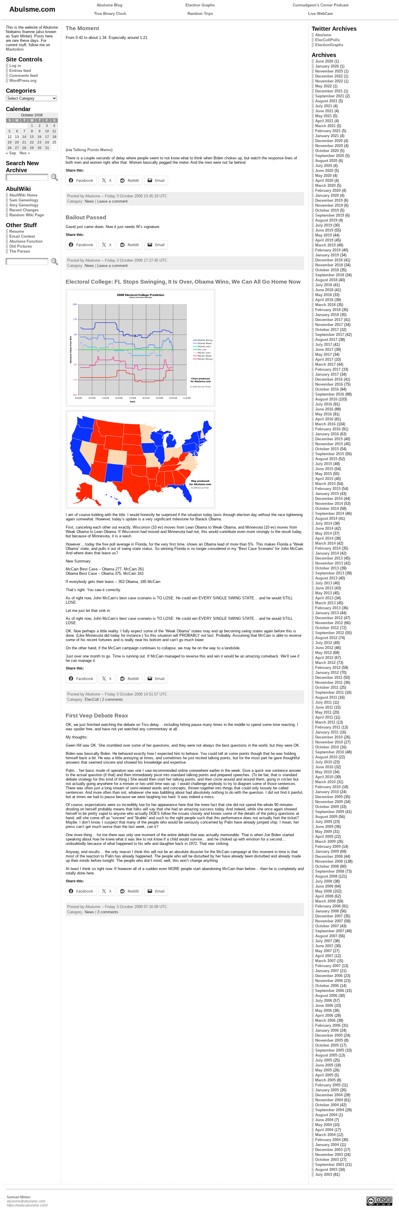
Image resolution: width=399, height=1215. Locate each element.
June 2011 (324, 707)
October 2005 (327, 1045)
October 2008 (327, 866)
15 (32, 137)
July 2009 (323, 821)
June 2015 (324, 469)
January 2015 (327, 493)
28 (24, 148)
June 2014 (324, 528)
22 (32, 142)
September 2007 (329, 931)
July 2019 (323, 225)
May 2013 (323, 593)
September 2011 (329, 692)
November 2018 (329, 265)
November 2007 (329, 921)
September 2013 (329, 573)
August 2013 (326, 578)
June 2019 (324, 230)
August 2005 (326, 1055)
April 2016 (324, 419)
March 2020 (325, 185)
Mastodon (15, 49)
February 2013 (328, 608)
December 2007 (329, 916)
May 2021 (323, 116)
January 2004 (327, 1144)
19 (10, 142)
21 (24, 142)
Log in (15, 65)
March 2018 (325, 305)
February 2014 (328, 548)
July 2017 (323, 344)
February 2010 (328, 787)
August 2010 (326, 757)
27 (17, 148)
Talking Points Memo (92, 150)
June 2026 (324, 61)
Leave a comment (112, 201)
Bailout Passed (86, 217)
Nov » (25, 153)
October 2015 (327, 449)
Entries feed (20, 70)
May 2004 (323, 1125)
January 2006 (327, 1030)
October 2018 (327, 270)
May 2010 (323, 772)
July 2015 (323, 464)
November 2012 (329, 623)
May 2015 (323, 474)
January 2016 (327, 434)
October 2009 (327, 807)
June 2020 (324, 170)
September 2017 (329, 334)
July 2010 (323, 762)
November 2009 (329, 802)
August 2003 (326, 1169)
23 (39, 142)
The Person (19, 251)
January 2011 (327, 732)
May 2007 (323, 951)
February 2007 (328, 966)
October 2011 (327, 687)
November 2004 (329, 1100)
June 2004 (324, 1120)
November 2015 (329, 444)
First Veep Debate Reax (97, 715)
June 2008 (324, 886)
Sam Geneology (23, 200)
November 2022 (329, 81)
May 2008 (323, 891)
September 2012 (329, 633)
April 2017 (324, 359)
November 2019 (329, 205)
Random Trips (200, 13)
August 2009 (326, 816)
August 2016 (326, 399)
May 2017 (323, 354)
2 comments (112, 699)
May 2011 (323, 712)
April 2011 (324, 717)
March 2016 (325, 424)
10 (47, 131)
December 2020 (329, 141)
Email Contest (22, 236)
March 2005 (325, 1080)
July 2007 (323, 941)
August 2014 (326, 518)
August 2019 (326, 220)
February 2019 (328, 250)
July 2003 (323, 1174)
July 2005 (323, 1060)
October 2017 (327, 329)
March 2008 (325, 901)
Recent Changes (24, 210)
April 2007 (324, 956)
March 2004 (325, 1135)
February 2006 (328, 1025)
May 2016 (323, 414)
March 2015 (325, 483)
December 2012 (329, 618)
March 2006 (325, 1020)
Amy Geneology (23, 205)
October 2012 (327, 628)
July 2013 (323, 583)
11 (54, 131)
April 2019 (324, 240)
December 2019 (329, 200)
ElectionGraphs (329, 45)
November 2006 (329, 980)
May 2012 (323, 652)
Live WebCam (320, 13)
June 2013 (324, 588)
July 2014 (323, 523)
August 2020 (326, 160)
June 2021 (324, 111)
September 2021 (329, 96)
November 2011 (329, 682)
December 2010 (329, 737)
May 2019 (323, 235)
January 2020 (327, 195)
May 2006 (323, 1010)
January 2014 (327, 553)
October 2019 (327, 210)
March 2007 (325, 961)
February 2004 (328, 1140)
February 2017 (328, 369)
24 (47, 142)
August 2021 (326, 101)
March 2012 (325, 662)
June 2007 (324, 946)
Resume (16, 231)
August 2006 (326, 995)
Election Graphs (200, 5)
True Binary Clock (110, 13)
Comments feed (23, 75)
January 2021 (327, 136)
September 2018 (329, 275)
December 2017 (329, 319)
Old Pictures (20, 246)
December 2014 (329, 498)
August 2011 (326, 697)
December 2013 (329, 558)
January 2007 (327, 971)
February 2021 (328, 131)
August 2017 (326, 339)
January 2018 (327, 315)
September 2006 (329, 990)
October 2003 (327, 1159)
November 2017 (329, 324)
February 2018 (328, 310)
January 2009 (327, 851)
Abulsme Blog (109, 5)
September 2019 (329, 215)
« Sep (11, 153)
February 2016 (328, 429)
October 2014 (327, 508)
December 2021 (329, 91)
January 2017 (327, 374)
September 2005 (329, 1050)
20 (17, 142)
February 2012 (328, 667)
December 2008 (329, 856)
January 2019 (327, 255)
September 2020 (329, 155)
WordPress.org (23, 80)
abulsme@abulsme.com (26, 1201)
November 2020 (329, 146)
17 (47, 137)
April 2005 (324, 1075)
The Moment (82, 28)
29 (32, 148)
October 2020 (327, 151)
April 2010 (324, 777)
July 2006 (323, 1000)
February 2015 (328, 488)
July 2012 (323, 643)
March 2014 (325, 543)
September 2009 (329, 812)
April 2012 (324, 657)
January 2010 (327, 792)
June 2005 (324, 1065)
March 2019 (325, 245)
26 (10, 148)
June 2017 (324, 349)
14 (24, 137)
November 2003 (329, 1154)
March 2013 (325, 603)
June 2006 (324, 1005)
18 (54, 137)
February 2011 (327, 727)
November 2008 (329, 861)
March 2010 (325, 782)
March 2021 (325, 126)
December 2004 (329, 1095)
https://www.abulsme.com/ (27, 1205)
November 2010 (329, 742)
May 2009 (323, 831)
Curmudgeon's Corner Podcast (320, 5)
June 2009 (324, 826)
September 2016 (329, 394)
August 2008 (326, 876)
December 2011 (328, 677)
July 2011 (323, 702)
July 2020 (323, 165)
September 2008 (329, 871)
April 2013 (324, 598)
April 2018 (324, 300)
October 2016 (327, 389)
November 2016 (329, 384)
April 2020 (324, 180)
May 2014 (323, 533)
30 (39, 148)
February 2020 (328, 190)
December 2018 (329, 260)
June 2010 (324, 767)
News (89, 201)
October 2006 (327, 985)
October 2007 (327, 926)
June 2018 (324, 290)
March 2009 (325, 841)
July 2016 (323, 404)
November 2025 (329, 71)
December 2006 (329, 976)
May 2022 (323, 86)
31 (47, 148)
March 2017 (325, 364)
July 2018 (323, 285)
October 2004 (327, 1105)
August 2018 (326, 280)
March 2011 (325, 722)
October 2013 (327, 568)
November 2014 (329, 503)
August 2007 (326, 936)
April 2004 (324, 1130)
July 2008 (323, 881)
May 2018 (323, 295)
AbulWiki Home (23, 195)
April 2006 (324, 1015)
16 (39, 137)
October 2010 (327, 747)
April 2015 (324, 479)
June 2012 (324, 648)
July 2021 (323, 106)
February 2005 (328, 1085)
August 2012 (326, 638)
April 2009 (324, 836)
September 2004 (329, 1110)
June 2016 (324, 409)
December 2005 (329, 1035)
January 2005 (327, 1090)
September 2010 (329, 752)
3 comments (107, 912)
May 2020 (323, 175)
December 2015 (329, 439)
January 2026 (327, 66)
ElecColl (92, 699)
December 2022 (329, 76)
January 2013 (327, 613)
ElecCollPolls (327, 40)
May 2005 (323, 1070)
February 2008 (328, 906)
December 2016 (329, 379)
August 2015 (326, 459)
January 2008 (327, 911)
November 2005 (329, 1040)
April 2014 (324, 538)
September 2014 (329, 513)
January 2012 (327, 672)
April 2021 (324, 121)
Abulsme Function (26, 241)
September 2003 (329, 1164)
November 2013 (329, 563)
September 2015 (329, 454)
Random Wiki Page (26, 215)
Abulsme (323, 35)
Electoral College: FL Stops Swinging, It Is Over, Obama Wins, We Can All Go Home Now (183, 282)
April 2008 (324, 896)
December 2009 (329, 797)
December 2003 (329, 1149)
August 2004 (326, 1115)
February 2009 (328, 846)
